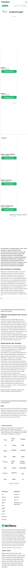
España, (19, 557)
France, (4, 559)
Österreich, (14, 555)
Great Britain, (9, 559)
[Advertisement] (14, 31)
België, (3, 553)
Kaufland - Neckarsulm (6, 180)
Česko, (11, 557)
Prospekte (16, 494)
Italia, (20, 553)
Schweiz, (4, 557)
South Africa (4, 567)
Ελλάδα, (16, 553)
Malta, (15, 561)
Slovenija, (4, 565)
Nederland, (4, 555)
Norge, (19, 561)
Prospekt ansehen (9, 71)
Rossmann (4, 519)
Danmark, (11, 553)
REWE (3, 502)
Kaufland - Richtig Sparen (7, 206)
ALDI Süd (4, 500)
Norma (3, 514)
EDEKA (3, 511)
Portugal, (4, 563)
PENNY (3, 508)
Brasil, (23, 555)
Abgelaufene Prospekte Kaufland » (18, 215)
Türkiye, (8, 565)
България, (19, 555)
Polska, (22, 561)
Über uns (16, 500)
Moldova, (12, 561)
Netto (3, 505)
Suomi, (22, 557)
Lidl (2, 494)
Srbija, (12, 563)
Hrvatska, (14, 559)
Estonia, (15, 557)
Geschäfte (16, 497)
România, (8, 563)
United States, (13, 565)
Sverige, (16, 563)
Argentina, (9, 555)
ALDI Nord (4, 516)
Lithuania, (4, 561)
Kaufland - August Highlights (8, 154)
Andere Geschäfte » (14, 483)
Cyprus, (8, 557)
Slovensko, (20, 563)
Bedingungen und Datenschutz (18, 503)
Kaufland (3, 67)
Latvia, (8, 561)
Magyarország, (20, 559)
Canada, (7, 553)
